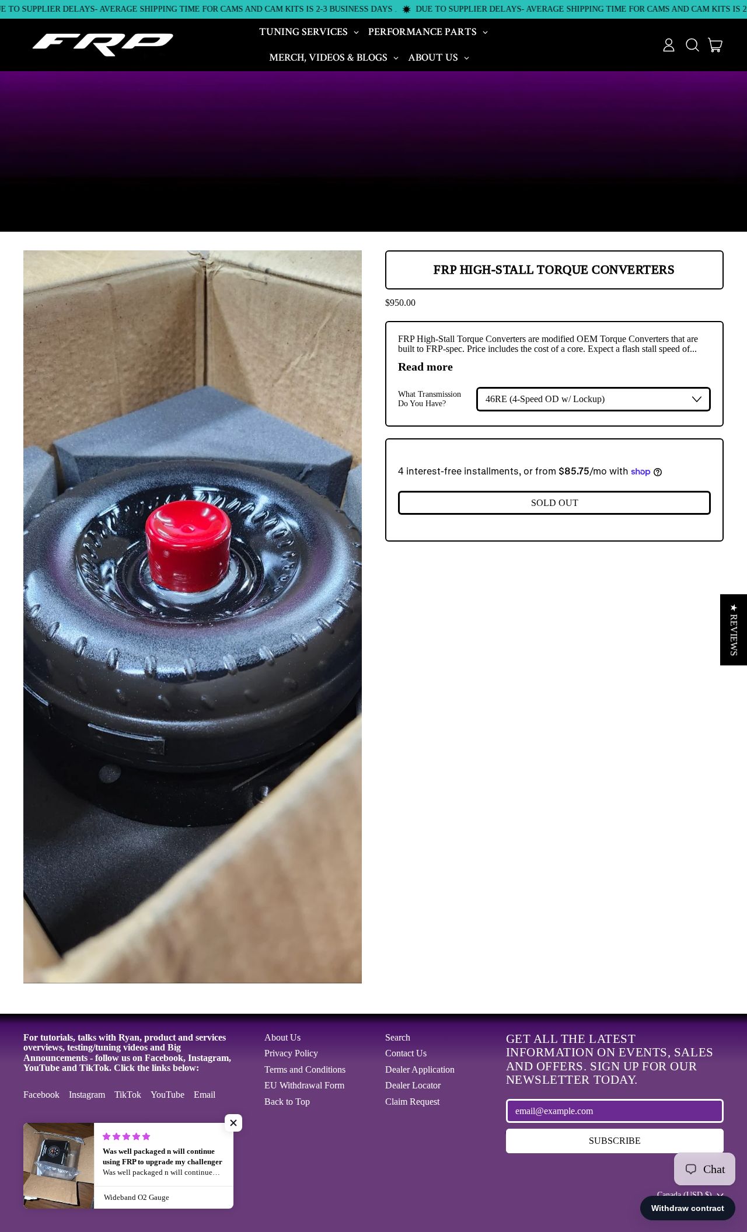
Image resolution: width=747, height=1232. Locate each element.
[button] (692, 45)
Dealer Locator (413, 1085)
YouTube (167, 1095)
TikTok (127, 1095)
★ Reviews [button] (734, 629)
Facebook (41, 1095)
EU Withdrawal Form (304, 1085)
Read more (425, 366)
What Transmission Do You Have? (429, 399)
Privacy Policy (291, 1053)
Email (204, 1095)
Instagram (87, 1095)
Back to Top (287, 1102)
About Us (282, 1037)
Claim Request (412, 1102)
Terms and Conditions (304, 1069)
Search (397, 1037)
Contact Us (406, 1053)
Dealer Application (420, 1069)
